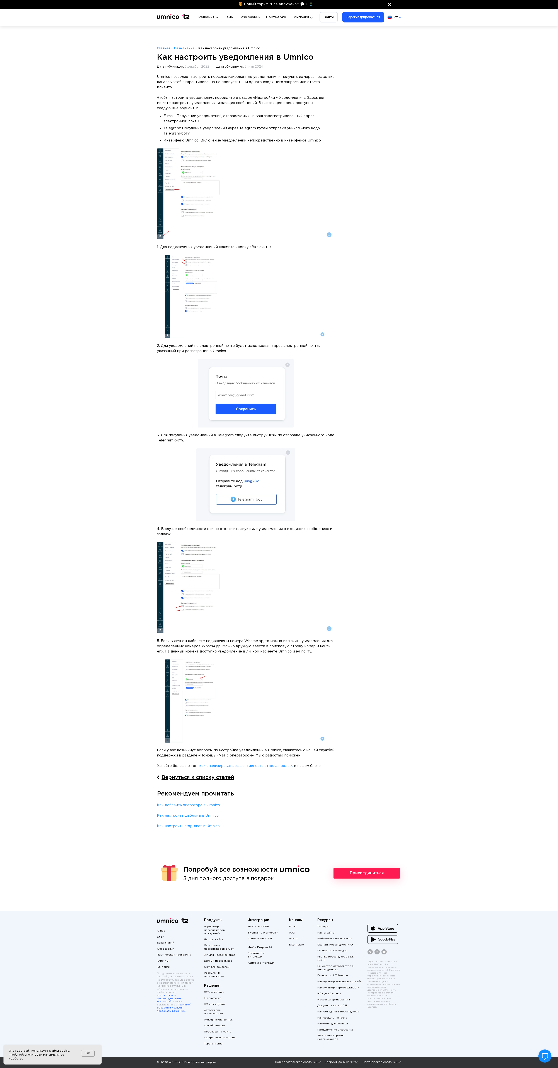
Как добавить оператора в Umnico (188, 805)
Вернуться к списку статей (198, 777)
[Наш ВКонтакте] (377, 953)
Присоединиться (367, 873)
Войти (329, 17)
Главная (163, 48)
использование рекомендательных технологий (169, 998)
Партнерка (276, 17)
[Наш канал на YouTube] (384, 953)
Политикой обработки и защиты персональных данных (174, 1008)
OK (87, 1053)
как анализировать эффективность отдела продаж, (246, 766)
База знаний (249, 17)
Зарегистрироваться (363, 17)
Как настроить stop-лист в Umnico (188, 826)
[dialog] (52, 1055)
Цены (228, 17)
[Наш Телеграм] (370, 953)
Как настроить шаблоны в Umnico (188, 815)
